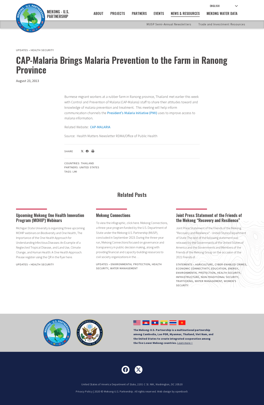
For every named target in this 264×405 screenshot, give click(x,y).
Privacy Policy (84, 391)
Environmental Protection (130, 264)
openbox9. (181, 391)
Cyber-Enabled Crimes (230, 264)
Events (159, 13)
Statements (184, 264)
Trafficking (184, 281)
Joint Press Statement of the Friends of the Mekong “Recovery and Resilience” (209, 217)
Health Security (42, 50)
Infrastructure (187, 277)
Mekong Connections (113, 215)
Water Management (124, 268)
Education (218, 268)
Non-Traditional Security (219, 277)
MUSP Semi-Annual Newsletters (168, 24)
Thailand (87, 163)
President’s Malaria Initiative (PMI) (132, 113)
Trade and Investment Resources (221, 24)
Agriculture (204, 264)
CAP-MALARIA (100, 127)
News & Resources (185, 13)
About (98, 13)
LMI (75, 171)
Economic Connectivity (192, 268)
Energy (233, 268)
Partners (139, 13)
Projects (117, 13)
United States (89, 167)
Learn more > (185, 343)
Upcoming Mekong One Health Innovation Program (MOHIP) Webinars (50, 217)
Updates (22, 50)
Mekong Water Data (222, 13)
